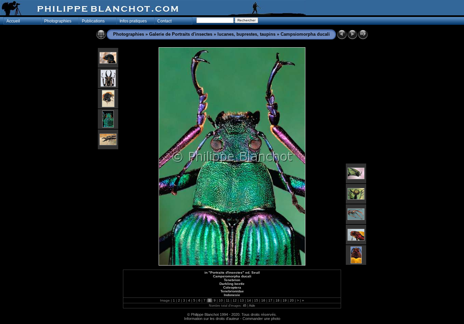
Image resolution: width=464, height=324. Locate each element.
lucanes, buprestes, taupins (246, 34)
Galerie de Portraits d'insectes (180, 34)
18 (277, 300)
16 (263, 300)
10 (221, 300)
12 (235, 300)
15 (256, 300)
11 (228, 300)
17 (270, 300)
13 (242, 300)
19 (285, 300)
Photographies (128, 34)
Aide (252, 305)
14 (249, 300)
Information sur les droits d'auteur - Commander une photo (232, 319)
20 (292, 300)
